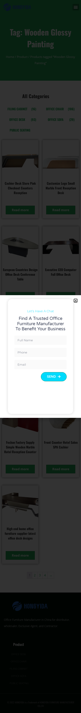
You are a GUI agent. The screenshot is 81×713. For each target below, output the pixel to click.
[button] (75, 300)
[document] (40, 356)
